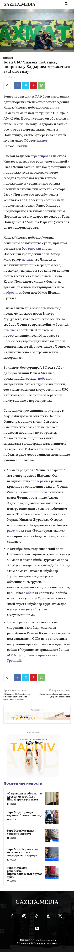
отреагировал (41, 156)
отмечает (10, 330)
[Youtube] (37, 929)
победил (45, 378)
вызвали (34, 248)
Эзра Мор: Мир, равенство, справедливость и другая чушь (25, 872)
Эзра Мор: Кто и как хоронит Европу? (20, 832)
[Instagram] (24, 917)
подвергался (40, 481)
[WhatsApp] (41, 85)
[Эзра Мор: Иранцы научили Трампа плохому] (52, 817)
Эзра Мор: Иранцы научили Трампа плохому (24, 813)
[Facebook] (17, 85)
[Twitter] (25, 85)
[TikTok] (36, 917)
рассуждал (15, 530)
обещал (31, 593)
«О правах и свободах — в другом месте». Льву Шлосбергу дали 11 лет (24, 797)
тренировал (40, 492)
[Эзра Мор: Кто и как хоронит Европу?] (52, 835)
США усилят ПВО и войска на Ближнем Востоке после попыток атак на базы (16, 697)
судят (36, 341)
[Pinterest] (33, 85)
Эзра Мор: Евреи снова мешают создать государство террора (22, 852)
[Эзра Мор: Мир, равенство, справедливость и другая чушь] (52, 872)
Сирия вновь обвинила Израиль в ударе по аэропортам (55, 695)
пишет (42, 140)
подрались (31, 565)
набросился (12, 292)
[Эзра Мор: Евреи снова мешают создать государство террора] (52, 854)
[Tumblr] (48, 917)
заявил (27, 259)
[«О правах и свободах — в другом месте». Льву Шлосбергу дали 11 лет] (52, 798)
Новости (8, 58)
